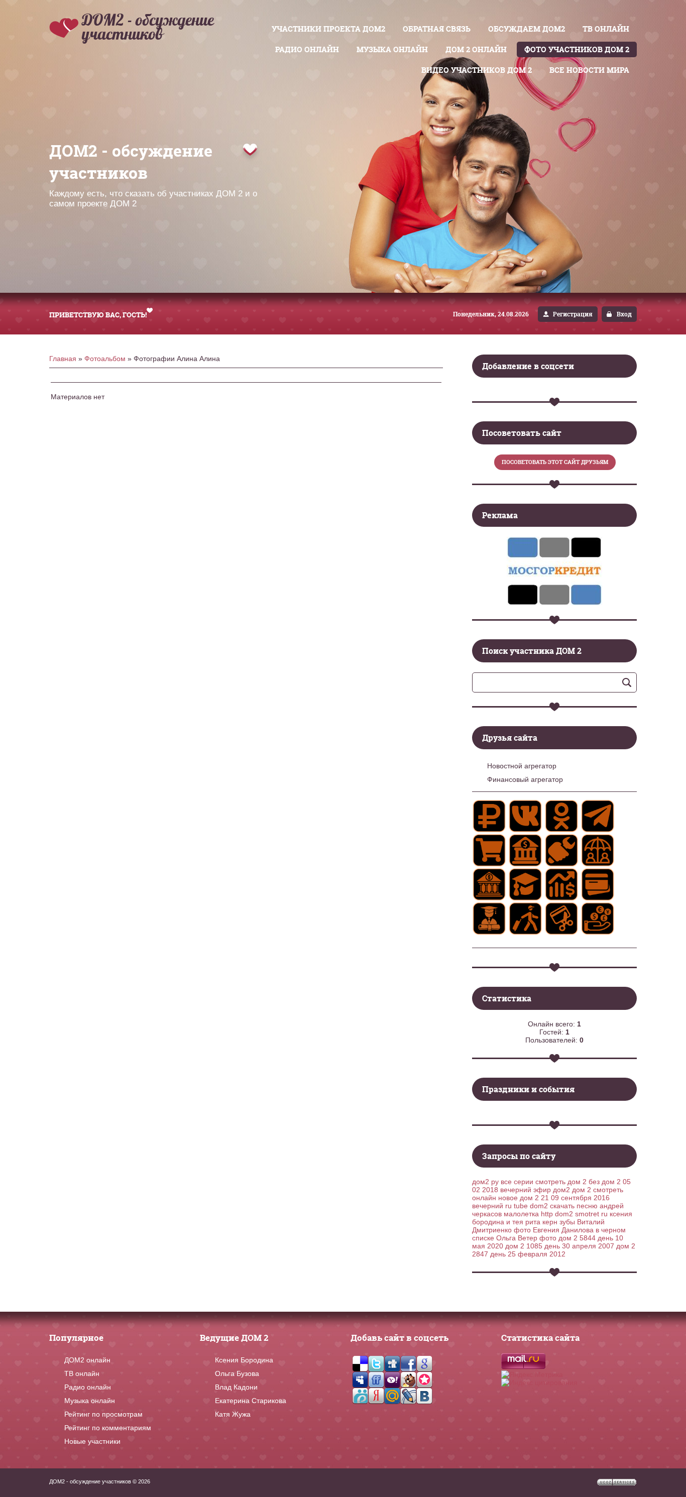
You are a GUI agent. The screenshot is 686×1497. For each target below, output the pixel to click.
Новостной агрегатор (521, 766)
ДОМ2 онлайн (87, 1360)
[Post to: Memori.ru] (424, 1379)
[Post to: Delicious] (360, 1363)
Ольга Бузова (237, 1373)
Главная (62, 359)
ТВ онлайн (81, 1373)
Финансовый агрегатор (525, 779)
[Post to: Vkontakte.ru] (424, 1396)
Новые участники (92, 1441)
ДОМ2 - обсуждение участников (148, 27)
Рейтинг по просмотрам (103, 1414)
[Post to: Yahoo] (392, 1379)
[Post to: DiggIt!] (392, 1363)
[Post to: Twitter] (376, 1363)
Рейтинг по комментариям (107, 1428)
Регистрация (573, 314)
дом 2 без (583, 1182)
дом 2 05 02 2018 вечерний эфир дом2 (551, 1186)
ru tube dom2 (526, 1206)
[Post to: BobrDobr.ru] (408, 1379)
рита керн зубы (550, 1222)
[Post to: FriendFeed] (376, 1379)
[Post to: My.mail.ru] (392, 1396)
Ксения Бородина (244, 1360)
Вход (624, 314)
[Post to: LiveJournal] (408, 1396)
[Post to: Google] (424, 1363)
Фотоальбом (105, 359)
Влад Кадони (236, 1387)
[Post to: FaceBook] (408, 1363)
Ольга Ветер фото (526, 1238)
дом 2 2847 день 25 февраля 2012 (553, 1250)
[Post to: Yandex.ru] (376, 1396)
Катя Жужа (233, 1414)
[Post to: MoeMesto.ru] (360, 1396)
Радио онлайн (87, 1387)
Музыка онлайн (89, 1401)
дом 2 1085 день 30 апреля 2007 (559, 1246)
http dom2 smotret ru (574, 1214)
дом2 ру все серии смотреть (518, 1182)
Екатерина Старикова (250, 1401)
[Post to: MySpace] (360, 1379)
